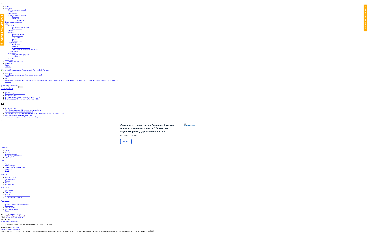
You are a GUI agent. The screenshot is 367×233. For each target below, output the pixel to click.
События (11, 32)
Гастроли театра (17, 36)
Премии (18, 37)
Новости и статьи (18, 34)
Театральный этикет (18, 20)
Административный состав (21, 48)
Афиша (10, 12)
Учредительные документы (21, 55)
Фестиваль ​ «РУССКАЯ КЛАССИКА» (105, 80)
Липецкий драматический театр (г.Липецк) (19, 112)
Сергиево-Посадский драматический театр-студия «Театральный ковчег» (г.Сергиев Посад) (34, 113)
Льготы (7, 65)
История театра (17, 29)
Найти (21, 87)
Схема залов (16, 18)
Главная (7, 92)
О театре (11, 25)
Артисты (15, 46)
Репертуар (8, 6)
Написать (126, 141)
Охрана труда (22, 80)
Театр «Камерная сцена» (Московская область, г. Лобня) (23, 110)
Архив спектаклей (14, 51)
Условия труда (17, 56)
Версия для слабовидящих (9, 85)
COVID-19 (11, 58)
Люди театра (12, 42)
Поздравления (17, 41)
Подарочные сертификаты (13, 22)
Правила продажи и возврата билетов (17, 204)
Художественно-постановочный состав (25, 49)
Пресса (14, 39)
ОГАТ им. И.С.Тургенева (20, 27)
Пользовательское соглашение (10, 229)
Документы (12, 53)
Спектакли (8, 8)
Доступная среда (79, 80)
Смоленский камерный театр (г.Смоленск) (18, 115)
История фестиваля (11, 108)
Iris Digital (16, 227)
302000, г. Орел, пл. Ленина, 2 (15, 216)
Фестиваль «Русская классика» (15, 167)
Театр (6, 24)
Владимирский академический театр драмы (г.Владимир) (23, 117)
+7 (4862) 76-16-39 (7, 89)
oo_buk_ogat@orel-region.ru (14, 217)
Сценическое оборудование (14, 61)
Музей (10, 30)
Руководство (16, 44)
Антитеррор (9, 60)
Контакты (15, 17)
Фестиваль (8, 63)
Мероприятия (12, 13)
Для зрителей (5, 201)
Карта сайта (8, 157)
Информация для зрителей (17, 10)
